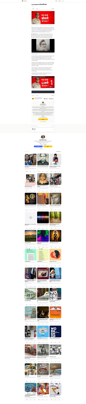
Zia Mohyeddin (36, 30)
